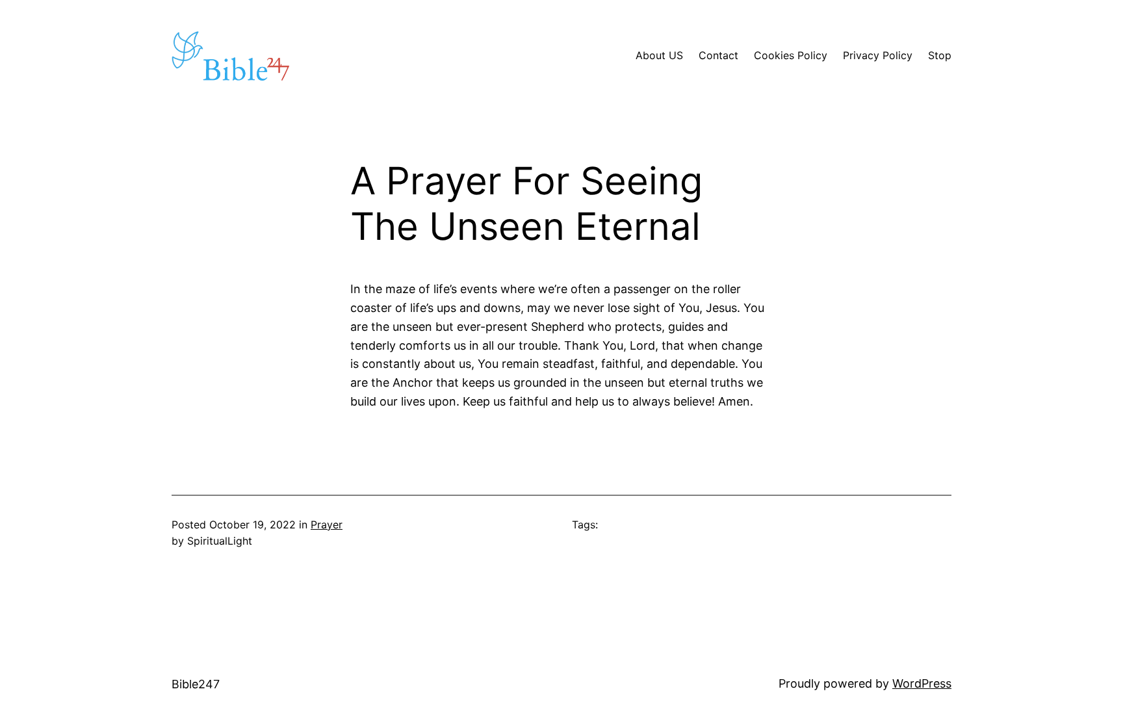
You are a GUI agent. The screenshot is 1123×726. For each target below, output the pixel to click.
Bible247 (196, 684)
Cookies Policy (790, 55)
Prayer (326, 524)
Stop (939, 55)
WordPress (921, 683)
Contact (718, 55)
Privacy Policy (877, 55)
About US (659, 55)
